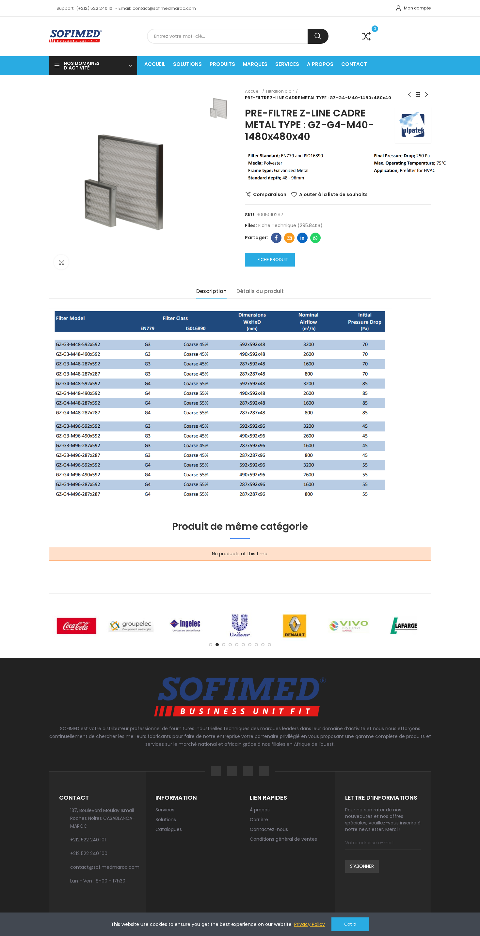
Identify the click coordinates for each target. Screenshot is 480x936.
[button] (210, 644)
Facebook (276, 238)
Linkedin (302, 238)
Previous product (410, 94)
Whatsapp (315, 238)
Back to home (418, 94)
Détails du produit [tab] (260, 291)
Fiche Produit (273, 259)
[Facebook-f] (216, 771)
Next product (426, 94)
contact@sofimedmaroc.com (164, 8)
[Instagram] (232, 771)
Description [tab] (211, 291)
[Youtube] (264, 771)
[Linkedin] (248, 771)
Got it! (350, 924)
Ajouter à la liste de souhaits (333, 194)
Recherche (318, 36)
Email (289, 238)
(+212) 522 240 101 (95, 8)
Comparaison (269, 194)
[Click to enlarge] (61, 262)
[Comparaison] (362, 36)
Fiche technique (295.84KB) (290, 225)
